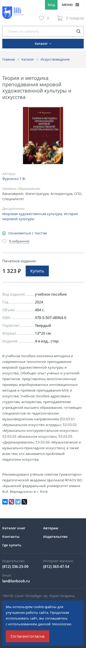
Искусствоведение (55, 59)
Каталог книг (13, 528)
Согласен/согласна (27, 636)
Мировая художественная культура (32, 213)
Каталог (28, 59)
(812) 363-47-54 (56, 566)
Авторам (50, 528)
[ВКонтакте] (5, 502)
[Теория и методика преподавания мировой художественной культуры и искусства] (43, 135)
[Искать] (78, 31)
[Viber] (11, 502)
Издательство (55, 536)
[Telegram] (18, 502)
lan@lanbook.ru (16, 580)
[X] (24, 502)
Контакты (10, 536)
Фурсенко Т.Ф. (14, 178)
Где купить (11, 545)
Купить (37, 271)
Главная (8, 59)
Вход (51, 5)
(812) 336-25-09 (15, 566)
